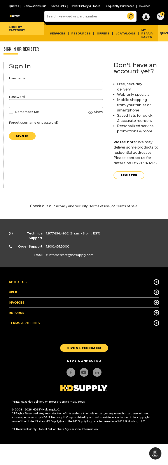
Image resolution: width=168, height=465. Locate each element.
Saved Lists (58, 6)
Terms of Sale (126, 206)
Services (57, 33)
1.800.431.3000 (57, 246)
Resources (81, 33)
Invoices (144, 6)
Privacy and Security (72, 206)
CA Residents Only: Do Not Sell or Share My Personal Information (55, 429)
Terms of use (99, 206)
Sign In (22, 135)
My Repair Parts (147, 33)
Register (129, 175)
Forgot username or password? (34, 123)
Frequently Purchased (120, 6)
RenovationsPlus (35, 6)
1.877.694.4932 (57, 233)
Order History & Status (85, 6)
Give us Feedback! (84, 348)
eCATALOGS (125, 33)
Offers (103, 33)
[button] (130, 15)
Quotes (14, 6)
